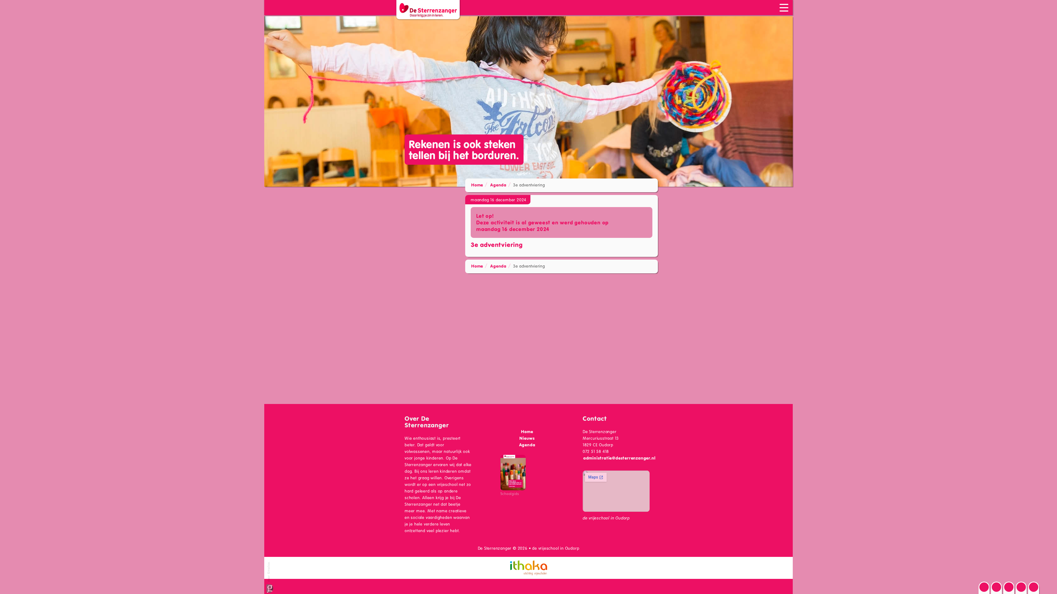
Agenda (498, 185)
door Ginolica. (268, 572)
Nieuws (527, 438)
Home (477, 185)
